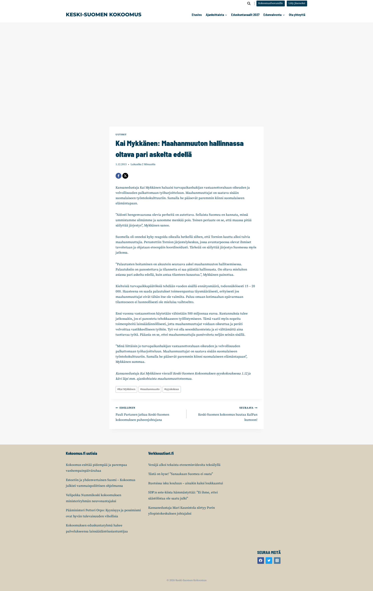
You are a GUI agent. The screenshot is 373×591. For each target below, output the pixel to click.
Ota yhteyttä (297, 14)
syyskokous (171, 389)
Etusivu (197, 14)
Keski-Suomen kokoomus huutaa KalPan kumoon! (227, 414)
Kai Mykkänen (126, 389)
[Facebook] (118, 176)
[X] (125, 176)
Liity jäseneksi (296, 3)
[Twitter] (269, 560)
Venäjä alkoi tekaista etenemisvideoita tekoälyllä (184, 465)
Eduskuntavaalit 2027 (245, 14)
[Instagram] (277, 560)
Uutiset (121, 134)
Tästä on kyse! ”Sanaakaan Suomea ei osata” (180, 474)
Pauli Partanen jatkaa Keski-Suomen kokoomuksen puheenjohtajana (142, 414)
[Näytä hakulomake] (248, 3)
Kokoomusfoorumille (270, 3)
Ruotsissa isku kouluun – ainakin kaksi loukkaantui (185, 483)
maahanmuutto (149, 389)
